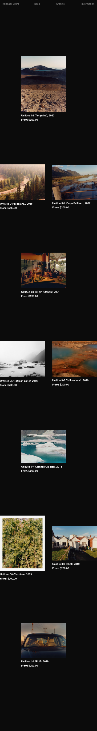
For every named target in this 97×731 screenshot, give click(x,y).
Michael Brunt (11, 4)
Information (87, 4)
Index (37, 4)
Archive (60, 4)
